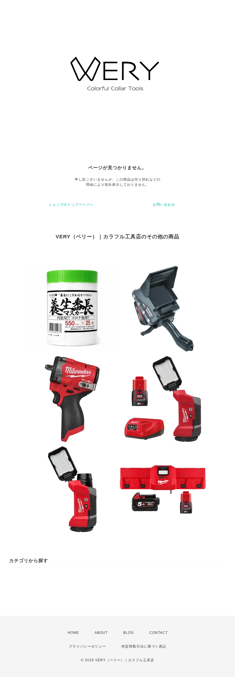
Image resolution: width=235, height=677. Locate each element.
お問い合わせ (164, 205)
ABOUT (101, 633)
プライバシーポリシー (87, 646)
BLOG (128, 633)
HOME (73, 633)
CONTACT (158, 633)
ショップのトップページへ (71, 205)
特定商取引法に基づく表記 (144, 646)
